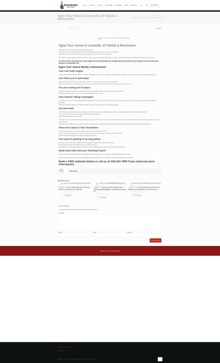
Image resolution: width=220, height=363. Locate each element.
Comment (62, 213)
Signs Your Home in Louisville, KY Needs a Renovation (147, 17)
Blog (152, 15)
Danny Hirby (73, 171)
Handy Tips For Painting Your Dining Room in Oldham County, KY (74, 188)
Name (61, 232)
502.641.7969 (62, 350)
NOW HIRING (154, 5)
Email (95, 232)
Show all (158, 28)
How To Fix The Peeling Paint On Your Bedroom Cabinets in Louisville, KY (144, 188)
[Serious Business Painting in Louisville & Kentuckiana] (69, 5)
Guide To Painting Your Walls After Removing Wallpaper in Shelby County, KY (110, 189)
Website (129, 232)
